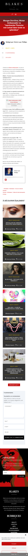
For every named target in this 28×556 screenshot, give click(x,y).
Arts (14, 526)
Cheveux (16, 304)
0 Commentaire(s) (10, 53)
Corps (12, 48)
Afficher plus (13, 385)
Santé (16, 250)
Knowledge (14, 528)
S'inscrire (21, 476)
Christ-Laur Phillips (20, 42)
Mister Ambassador (14, 67)
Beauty (8, 48)
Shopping (14, 532)
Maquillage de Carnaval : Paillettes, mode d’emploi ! (14, 223)
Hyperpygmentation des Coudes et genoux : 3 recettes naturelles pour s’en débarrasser (14, 371)
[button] (25, 535)
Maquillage (16, 220)
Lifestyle (14, 524)
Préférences (14, 552)
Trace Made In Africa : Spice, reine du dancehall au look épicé (14, 339)
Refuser (14, 548)
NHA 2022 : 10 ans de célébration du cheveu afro (14, 308)
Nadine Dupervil (10, 313)
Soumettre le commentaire (14, 437)
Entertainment (14, 530)
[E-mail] (6, 180)
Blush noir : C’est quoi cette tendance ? (14, 280)
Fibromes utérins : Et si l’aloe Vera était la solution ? (14, 253)
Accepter (14, 544)
